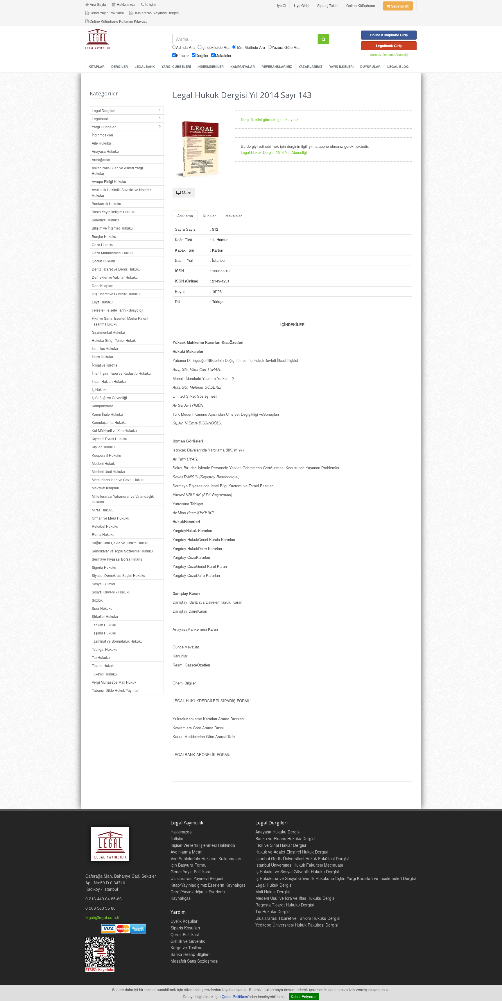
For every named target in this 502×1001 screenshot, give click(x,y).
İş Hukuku (99, 389)
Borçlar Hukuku (104, 236)
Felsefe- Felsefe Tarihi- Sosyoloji (117, 309)
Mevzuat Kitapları (105, 487)
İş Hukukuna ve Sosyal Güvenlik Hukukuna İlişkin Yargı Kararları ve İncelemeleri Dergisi (335, 878)
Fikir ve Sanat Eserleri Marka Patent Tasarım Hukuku (120, 321)
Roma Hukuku (103, 534)
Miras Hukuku (103, 509)
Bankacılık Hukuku (106, 203)
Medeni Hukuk (103, 463)
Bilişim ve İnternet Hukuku (112, 227)
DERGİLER (119, 66)
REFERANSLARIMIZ (276, 66)
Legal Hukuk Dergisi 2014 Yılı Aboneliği (274, 152)
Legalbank (100, 118)
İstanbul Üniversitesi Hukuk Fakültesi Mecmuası (299, 865)
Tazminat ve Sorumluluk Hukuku (117, 641)
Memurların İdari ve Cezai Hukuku (119, 479)
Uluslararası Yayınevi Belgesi (156, 12)
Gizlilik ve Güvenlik (188, 941)
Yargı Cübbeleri (104, 126)
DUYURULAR (370, 66)
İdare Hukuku (102, 356)
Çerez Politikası (235, 996)
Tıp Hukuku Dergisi (272, 911)
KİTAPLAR (97, 66)
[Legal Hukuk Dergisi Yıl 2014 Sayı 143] (199, 146)
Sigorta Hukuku (104, 567)
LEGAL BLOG (398, 66)
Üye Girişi (301, 5)
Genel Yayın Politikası (106, 12)
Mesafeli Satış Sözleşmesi (194, 961)
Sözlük (97, 600)
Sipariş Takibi (327, 5)
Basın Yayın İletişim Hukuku (113, 211)
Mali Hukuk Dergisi (272, 892)
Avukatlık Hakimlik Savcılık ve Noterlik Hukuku (121, 192)
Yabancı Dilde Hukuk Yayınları (115, 690)
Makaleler (223, 55)
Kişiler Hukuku (103, 446)
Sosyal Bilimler (103, 583)
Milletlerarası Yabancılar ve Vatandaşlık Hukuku (123, 499)
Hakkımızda (126, 4)
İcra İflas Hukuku (105, 348)
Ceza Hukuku (102, 244)
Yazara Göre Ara (286, 47)
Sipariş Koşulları (185, 928)
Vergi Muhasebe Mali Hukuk (114, 682)
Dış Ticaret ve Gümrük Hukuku (116, 293)
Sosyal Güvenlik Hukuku (111, 591)
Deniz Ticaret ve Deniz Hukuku (116, 268)
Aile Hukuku (101, 143)
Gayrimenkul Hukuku (108, 332)
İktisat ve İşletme (105, 364)
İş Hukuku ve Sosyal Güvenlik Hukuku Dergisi (297, 871)
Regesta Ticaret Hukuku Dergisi (284, 905)
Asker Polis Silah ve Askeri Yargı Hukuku (117, 170)
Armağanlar (101, 159)
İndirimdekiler (102, 134)
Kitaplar (182, 55)
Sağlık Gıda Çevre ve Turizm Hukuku (121, 542)
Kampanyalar (102, 405)
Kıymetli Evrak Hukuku (109, 438)
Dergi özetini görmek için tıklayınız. (270, 119)
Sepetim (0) (399, 5)
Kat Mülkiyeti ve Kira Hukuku (114, 430)
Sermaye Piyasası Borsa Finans (117, 558)
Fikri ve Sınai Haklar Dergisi (280, 845)
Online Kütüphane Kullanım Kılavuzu (118, 21)
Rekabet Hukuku (105, 526)
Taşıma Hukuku (104, 632)
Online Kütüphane (360, 5)
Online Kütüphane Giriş (389, 35)
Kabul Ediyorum (304, 996)
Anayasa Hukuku (105, 151)
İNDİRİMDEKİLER (211, 66)
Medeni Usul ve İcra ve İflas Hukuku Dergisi (295, 898)
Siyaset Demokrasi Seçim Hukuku (118, 575)
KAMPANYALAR (242, 66)
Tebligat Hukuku (104, 649)
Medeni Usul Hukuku (108, 471)
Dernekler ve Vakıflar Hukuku (115, 277)
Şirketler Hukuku (105, 616)
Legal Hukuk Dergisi (273, 885)
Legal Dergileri (103, 110)
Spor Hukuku (102, 608)
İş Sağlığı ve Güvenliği (109, 397)
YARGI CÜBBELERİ (176, 66)
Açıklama (185, 215)
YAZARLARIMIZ (310, 66)
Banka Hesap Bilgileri (190, 954)
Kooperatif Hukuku (106, 455)
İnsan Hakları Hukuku (109, 381)
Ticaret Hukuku (104, 665)
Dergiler (202, 55)
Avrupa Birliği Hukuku (109, 181)
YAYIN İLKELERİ (341, 66)
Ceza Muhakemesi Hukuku (113, 252)
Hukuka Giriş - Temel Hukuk (114, 340)
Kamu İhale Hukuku (107, 414)
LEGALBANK (145, 66)
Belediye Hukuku (105, 219)
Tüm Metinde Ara (250, 47)
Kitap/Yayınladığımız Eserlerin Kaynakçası (208, 885)
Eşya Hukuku (102, 301)
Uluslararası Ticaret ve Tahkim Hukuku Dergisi (297, 918)
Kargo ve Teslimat (187, 947)
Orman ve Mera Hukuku (110, 517)
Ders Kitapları (102, 285)
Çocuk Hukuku (103, 260)
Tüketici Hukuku (104, 673)
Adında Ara (185, 47)
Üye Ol (280, 5)
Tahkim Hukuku (104, 624)
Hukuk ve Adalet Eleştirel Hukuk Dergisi (291, 852)
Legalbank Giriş (389, 45)
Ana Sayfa (98, 4)
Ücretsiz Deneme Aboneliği (389, 54)
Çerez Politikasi (185, 934)
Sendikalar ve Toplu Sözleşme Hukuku (122, 550)
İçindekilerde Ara (215, 47)
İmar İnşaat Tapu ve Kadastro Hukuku (121, 373)
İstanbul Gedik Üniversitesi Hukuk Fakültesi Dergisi (302, 858)
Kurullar (209, 215)
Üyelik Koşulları (184, 921)
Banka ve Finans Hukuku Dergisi (285, 838)
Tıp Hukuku (101, 657)
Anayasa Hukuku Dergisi (277, 832)
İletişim (150, 4)
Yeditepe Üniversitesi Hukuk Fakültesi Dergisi (296, 925)
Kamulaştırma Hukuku (109, 422)
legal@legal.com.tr (102, 917)
